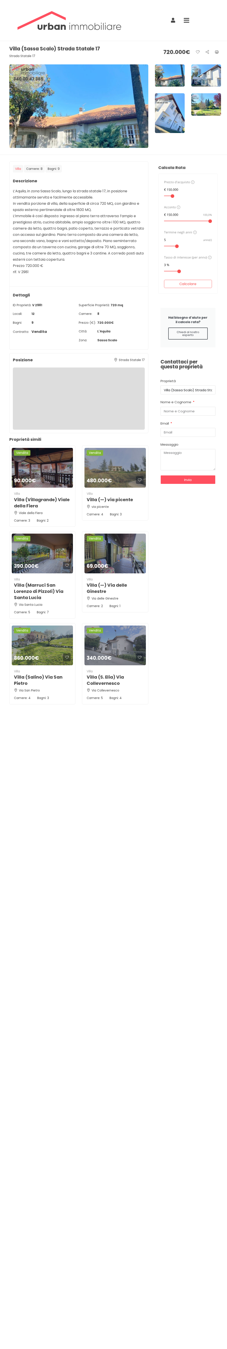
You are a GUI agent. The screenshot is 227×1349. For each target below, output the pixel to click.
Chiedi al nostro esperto (188, 333)
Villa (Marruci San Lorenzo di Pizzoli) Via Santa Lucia (38, 591)
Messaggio (169, 444)
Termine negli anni (178, 232)
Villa (18, 169)
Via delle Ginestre (105, 598)
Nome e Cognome (176, 402)
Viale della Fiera (31, 513)
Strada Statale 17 (22, 56)
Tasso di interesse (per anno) (185, 257)
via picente (100, 507)
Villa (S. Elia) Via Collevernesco (105, 680)
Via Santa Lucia (30, 604)
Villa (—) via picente (110, 500)
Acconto (170, 207)
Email (165, 423)
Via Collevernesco (105, 690)
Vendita (39, 331)
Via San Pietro (29, 690)
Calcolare (187, 283)
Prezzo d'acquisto (177, 182)
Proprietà (168, 381)
